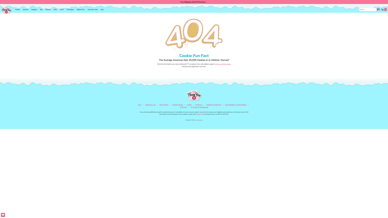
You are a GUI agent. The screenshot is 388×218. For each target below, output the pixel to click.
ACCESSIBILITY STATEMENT (236, 105)
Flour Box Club (93, 9)
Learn (62, 9)
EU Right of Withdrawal (199, 107)
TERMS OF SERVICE (213, 105)
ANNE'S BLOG (177, 105)
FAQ (139, 105)
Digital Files (81, 9)
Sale (102, 9)
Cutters (17, 9)
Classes (48, 9)
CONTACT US (150, 105)
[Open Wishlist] (3, 215)
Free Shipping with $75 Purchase (194, 2)
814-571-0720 (200, 114)
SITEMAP (183, 107)
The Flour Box (198, 120)
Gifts (55, 9)
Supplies (34, 9)
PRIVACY (199, 105)
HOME (189, 105)
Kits (41, 9)
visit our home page (223, 64)
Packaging (70, 9)
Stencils (25, 9)
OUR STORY (164, 105)
